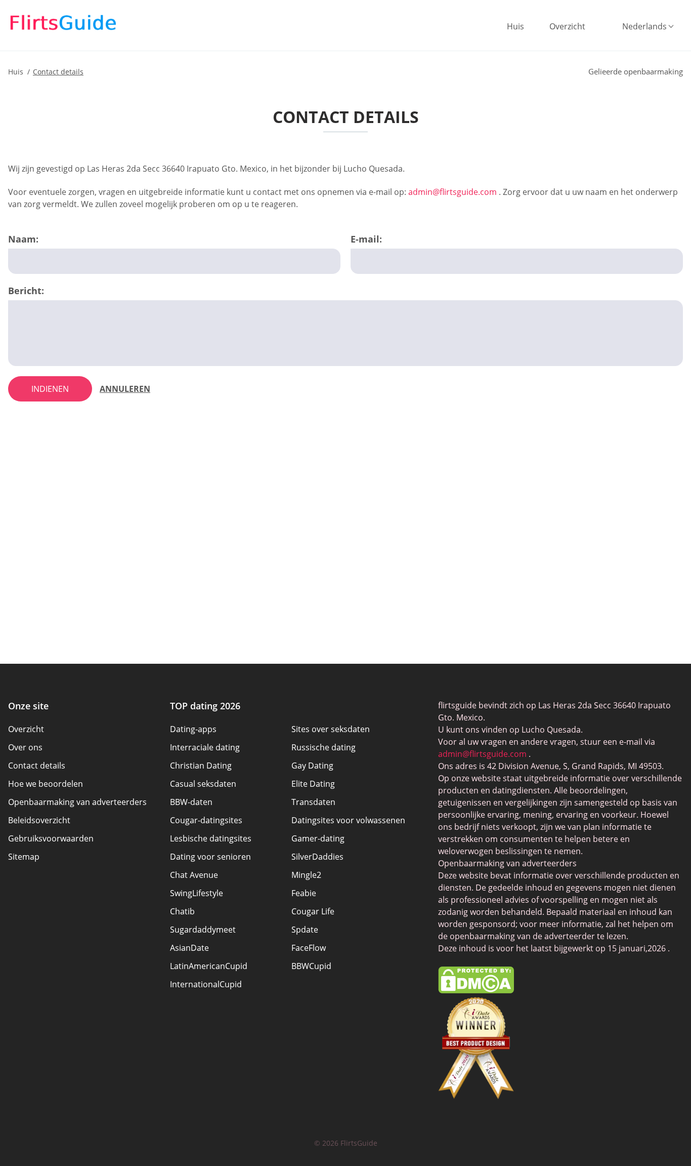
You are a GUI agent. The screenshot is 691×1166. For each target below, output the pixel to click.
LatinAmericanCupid (208, 966)
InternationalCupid (206, 984)
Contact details (36, 765)
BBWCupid (311, 966)
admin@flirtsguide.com (452, 191)
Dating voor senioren (210, 856)
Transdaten (313, 802)
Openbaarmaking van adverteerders (77, 802)
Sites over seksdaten (330, 729)
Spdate (304, 929)
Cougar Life (312, 911)
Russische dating (323, 747)
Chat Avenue (194, 874)
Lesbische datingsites (210, 838)
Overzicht (567, 26)
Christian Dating (201, 765)
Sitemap (23, 856)
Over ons (25, 747)
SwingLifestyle (196, 893)
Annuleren (125, 388)
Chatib (182, 911)
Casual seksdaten (203, 783)
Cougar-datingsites (206, 820)
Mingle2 (306, 874)
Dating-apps (193, 729)
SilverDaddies (317, 856)
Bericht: (26, 291)
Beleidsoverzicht (39, 820)
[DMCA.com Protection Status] (476, 990)
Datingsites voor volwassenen (348, 820)
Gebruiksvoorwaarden (51, 838)
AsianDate (189, 947)
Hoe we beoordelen (45, 783)
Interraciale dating (205, 747)
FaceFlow (308, 947)
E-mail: (366, 239)
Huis (515, 26)
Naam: (23, 239)
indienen (50, 388)
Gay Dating (312, 765)
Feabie (303, 893)
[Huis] (63, 23)
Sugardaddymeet (203, 929)
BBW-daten (191, 802)
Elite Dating (313, 783)
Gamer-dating (317, 838)
